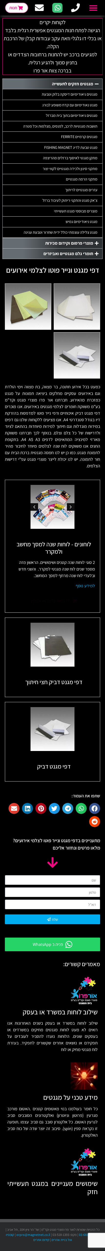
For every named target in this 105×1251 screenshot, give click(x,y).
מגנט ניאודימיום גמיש (81, 221)
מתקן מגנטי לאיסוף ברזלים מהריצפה (70, 157)
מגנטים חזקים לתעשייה (72, 84)
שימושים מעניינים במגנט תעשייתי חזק (52, 1187)
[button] (93, 7)
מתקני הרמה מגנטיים (81, 179)
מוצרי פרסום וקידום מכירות (69, 243)
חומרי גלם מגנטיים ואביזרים (68, 253)
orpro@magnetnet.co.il (33, 1234)
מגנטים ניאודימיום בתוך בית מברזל (71, 115)
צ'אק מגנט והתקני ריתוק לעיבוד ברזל (69, 200)
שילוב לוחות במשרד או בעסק (60, 1011)
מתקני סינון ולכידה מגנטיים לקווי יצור (70, 168)
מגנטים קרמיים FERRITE (79, 136)
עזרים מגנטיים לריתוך (81, 189)
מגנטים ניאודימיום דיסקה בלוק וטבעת (69, 94)
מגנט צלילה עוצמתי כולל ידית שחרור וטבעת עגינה (60, 232)
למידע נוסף (85, 586)
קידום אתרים (41, 1240)
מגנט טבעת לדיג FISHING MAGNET (70, 147)
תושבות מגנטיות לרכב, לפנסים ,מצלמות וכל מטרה (60, 126)
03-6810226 (87, 1234)
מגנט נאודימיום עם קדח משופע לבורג (69, 105)
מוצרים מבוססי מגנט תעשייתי (75, 211)
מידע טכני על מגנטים (70, 1097)
